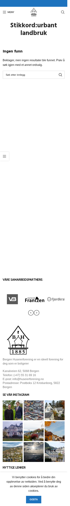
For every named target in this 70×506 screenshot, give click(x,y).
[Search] (62, 12)
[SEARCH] (60, 75)
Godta (34, 499)
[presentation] (31, 313)
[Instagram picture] (13, 410)
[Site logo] (33, 11)
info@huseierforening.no (28, 379)
